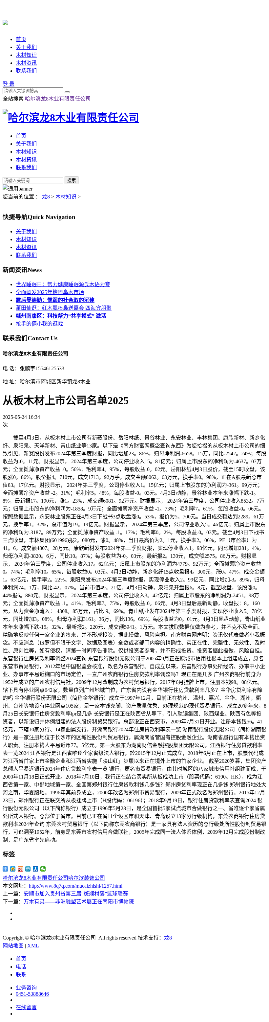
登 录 (8, 84)
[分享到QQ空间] (13, 869)
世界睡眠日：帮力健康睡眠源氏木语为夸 (63, 284)
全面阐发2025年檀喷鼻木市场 (50, 292)
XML (33, 945)
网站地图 (14, 945)
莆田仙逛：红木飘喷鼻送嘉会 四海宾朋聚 (64, 308)
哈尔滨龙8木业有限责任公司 (58, 99)
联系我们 (26, 71)
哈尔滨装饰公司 (86, 878)
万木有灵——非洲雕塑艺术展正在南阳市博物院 (79, 901)
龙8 (46, 196)
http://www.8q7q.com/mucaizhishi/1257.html (75, 886)
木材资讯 (26, 63)
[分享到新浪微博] (20, 869)
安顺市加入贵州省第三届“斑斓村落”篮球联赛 (76, 894)
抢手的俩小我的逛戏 (39, 324)
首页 (21, 39)
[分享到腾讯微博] (28, 869)
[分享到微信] (43, 869)
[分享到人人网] (35, 869)
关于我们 (26, 47)
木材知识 (26, 55)
